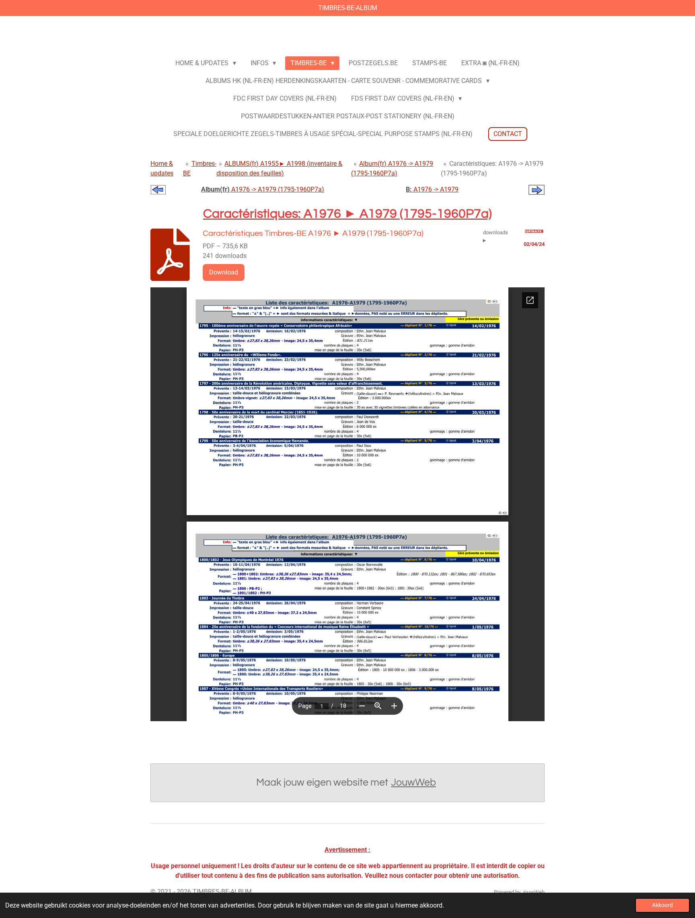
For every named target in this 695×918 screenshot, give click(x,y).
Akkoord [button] (662, 905)
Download (223, 272)
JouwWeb (413, 782)
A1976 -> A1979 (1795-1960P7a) (262, 189)
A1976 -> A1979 (432, 189)
